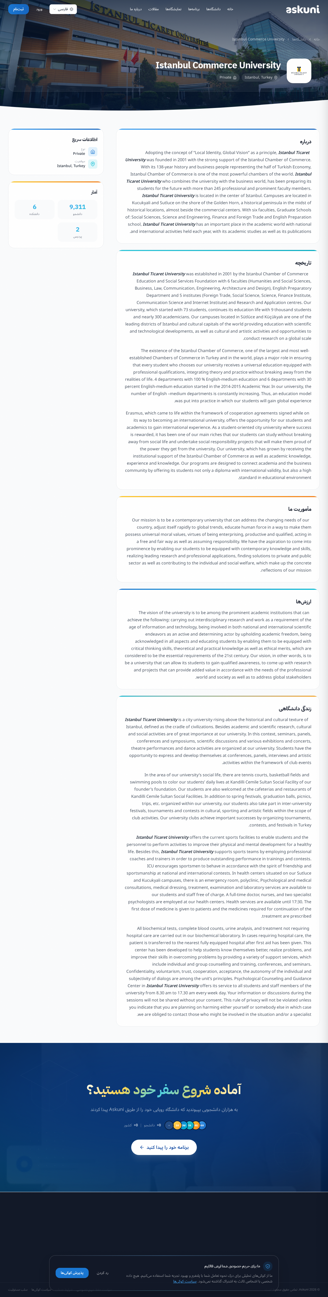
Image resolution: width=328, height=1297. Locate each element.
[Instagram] (290, 1251)
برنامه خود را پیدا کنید (168, 1147)
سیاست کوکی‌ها (146, 1245)
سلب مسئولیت (146, 1254)
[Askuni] (303, 9)
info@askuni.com (55, 1226)
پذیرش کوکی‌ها (72, 1273)
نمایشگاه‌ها (173, 9)
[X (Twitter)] (303, 1251)
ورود (39, 9)
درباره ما (136, 9)
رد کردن (102, 1273)
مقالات (153, 9)
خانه (230, 9)
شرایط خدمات (147, 1236)
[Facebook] (315, 1251)
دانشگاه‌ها (213, 9)
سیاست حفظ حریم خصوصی (137, 1226)
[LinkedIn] (278, 1251)
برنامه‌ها (194, 9)
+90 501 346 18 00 (54, 1234)
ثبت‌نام (18, 9)
